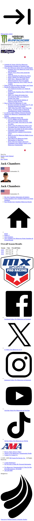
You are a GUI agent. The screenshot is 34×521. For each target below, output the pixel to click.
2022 (2, 254)
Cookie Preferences (10, 462)
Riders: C (7, 235)
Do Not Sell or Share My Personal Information (17, 464)
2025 (2, 252)
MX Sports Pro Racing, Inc (17, 458)
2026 (2, 250)
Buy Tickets (4, 159)
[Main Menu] (1, 61)
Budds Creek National (7, 156)
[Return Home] (17, 59)
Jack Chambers (8, 237)
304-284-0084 (8, 470)
